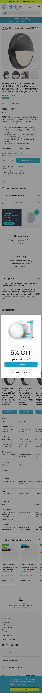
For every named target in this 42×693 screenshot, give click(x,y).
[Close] (38, 317)
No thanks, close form (21, 372)
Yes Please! (21, 364)
